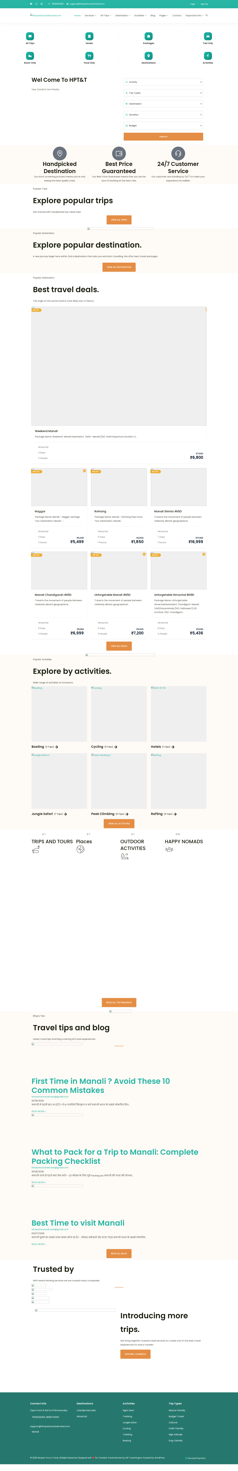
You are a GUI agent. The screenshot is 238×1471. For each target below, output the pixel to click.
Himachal (43, 447)
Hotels (156, 747)
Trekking (127, 1416)
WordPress (160, 1457)
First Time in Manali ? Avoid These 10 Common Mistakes (101, 1086)
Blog (153, 15)
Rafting (157, 814)
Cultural (173, 1422)
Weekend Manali (46, 431)
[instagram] (42, 4)
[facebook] (31, 4)
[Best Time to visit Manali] (57, 1186)
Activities (139, 15)
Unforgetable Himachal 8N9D (174, 595)
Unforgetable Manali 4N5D (112, 595)
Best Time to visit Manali (78, 1223)
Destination (121, 15)
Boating (38, 747)
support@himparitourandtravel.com (87, 4)
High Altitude (175, 1434)
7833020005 (57, 4)
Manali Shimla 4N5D (168, 511)
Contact (177, 15)
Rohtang (100, 511)
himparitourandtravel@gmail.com (50, 1096)
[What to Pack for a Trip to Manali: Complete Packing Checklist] (57, 1115)
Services (89, 15)
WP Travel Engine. (133, 1457)
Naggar (40, 511)
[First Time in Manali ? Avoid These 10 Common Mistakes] (57, 1044)
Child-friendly (176, 1428)
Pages (162, 15)
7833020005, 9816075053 (45, 1417)
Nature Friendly (177, 1410)
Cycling (97, 747)
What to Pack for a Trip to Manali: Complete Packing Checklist (115, 1156)
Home (77, 15)
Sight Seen (128, 1410)
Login (192, 4)
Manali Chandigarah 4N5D (53, 595)
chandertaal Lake (86, 1410)
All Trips (104, 15)
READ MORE (38, 1111)
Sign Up (204, 4)
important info (193, 15)
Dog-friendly (175, 1440)
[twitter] (36, 4)
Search (163, 136)
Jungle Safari (42, 814)
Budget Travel (176, 1416)
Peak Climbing (102, 814)
